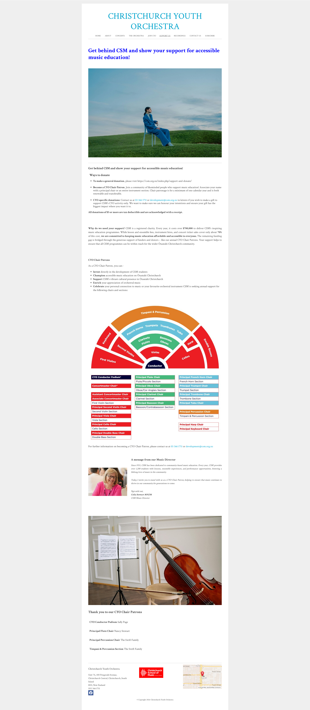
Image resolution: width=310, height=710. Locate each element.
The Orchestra (136, 36)
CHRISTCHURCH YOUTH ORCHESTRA (155, 21)
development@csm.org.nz (163, 200)
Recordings (180, 36)
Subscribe (210, 36)
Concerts (120, 36)
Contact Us (195, 36)
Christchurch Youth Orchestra (162, 699)
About (108, 36)
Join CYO (152, 36)
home (98, 36)
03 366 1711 (141, 200)
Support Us (164, 36)
